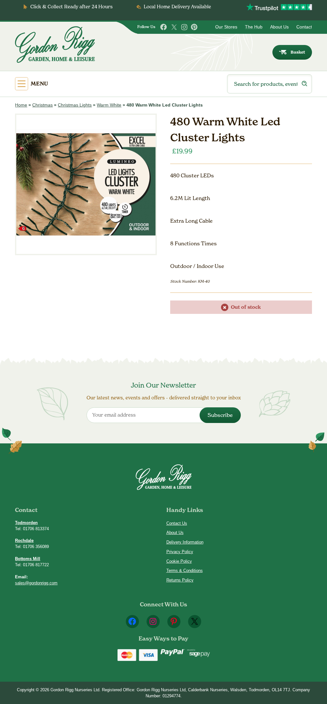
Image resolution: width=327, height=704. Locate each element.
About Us (279, 27)
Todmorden (26, 522)
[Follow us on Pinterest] (194, 27)
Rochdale (24, 540)
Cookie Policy (179, 561)
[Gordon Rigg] (55, 44)
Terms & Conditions (184, 570)
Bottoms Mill (27, 558)
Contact (304, 27)
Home (21, 105)
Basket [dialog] (298, 52)
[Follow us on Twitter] (174, 27)
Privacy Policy (179, 551)
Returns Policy (180, 580)
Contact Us (176, 523)
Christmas (42, 105)
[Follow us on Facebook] (163, 27)
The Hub (253, 27)
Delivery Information (184, 542)
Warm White (109, 105)
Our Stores (226, 27)
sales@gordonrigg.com (36, 583)
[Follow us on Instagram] (184, 27)
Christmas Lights (75, 105)
